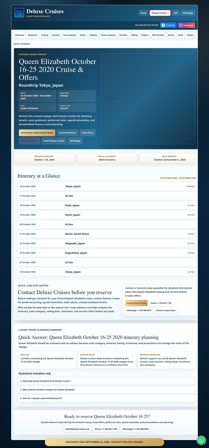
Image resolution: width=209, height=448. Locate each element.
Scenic (171, 35)
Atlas (180, 35)
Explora (93, 35)
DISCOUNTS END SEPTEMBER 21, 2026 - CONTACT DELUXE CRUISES (104, 442)
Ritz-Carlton (158, 35)
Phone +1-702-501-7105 (161, 303)
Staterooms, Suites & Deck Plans (37, 132)
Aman (83, 35)
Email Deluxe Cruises (54, 140)
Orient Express (108, 35)
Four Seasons (69, 35)
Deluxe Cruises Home (165, 310)
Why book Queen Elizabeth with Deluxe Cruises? (46, 381)
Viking (134, 35)
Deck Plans (87, 132)
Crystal (44, 35)
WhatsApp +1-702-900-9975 (139, 310)
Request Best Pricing (136, 303)
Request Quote (159, 12)
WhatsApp (188, 12)
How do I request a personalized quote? (42, 398)
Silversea (19, 35)
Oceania (123, 35)
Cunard (55, 35)
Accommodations (67, 132)
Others (190, 35)
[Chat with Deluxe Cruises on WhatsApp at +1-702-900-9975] (201, 440)
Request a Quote (29, 140)
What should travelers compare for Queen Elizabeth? (49, 389)
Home (143, 12)
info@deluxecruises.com (77, 429)
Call (175, 12)
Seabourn (32, 35)
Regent (144, 35)
